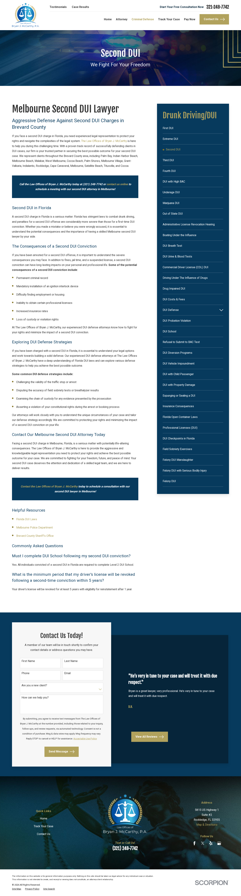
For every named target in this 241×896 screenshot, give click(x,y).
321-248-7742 (217, 7)
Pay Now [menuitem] (189, 19)
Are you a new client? (34, 685)
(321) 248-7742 (125, 848)
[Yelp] (211, 843)
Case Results (80, 7)
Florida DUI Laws (26, 519)
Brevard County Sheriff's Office (35, 535)
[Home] (25, 15)
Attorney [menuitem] (121, 19)
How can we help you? (35, 697)
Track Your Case (43, 826)
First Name (28, 661)
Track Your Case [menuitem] (169, 19)
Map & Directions (206, 824)
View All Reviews (146, 736)
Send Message (58, 751)
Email (67, 673)
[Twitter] (203, 843)
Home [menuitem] (108, 19)
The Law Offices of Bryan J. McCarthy (104, 141)
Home (43, 818)
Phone (25, 673)
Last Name (71, 661)
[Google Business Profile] (219, 843)
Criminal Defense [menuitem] (143, 19)
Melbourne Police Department (34, 527)
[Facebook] (194, 843)
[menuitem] (193, 128)
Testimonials (58, 7)
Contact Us (211, 19)
